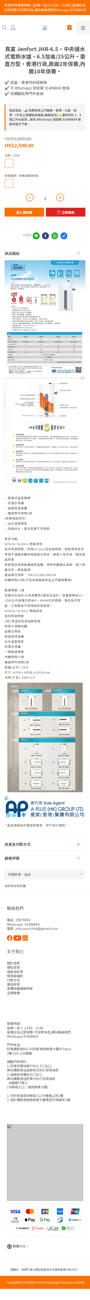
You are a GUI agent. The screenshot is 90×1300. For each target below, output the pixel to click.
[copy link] (63, 235)
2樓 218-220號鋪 (19, 1053)
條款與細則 (15, 976)
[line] (36, 235)
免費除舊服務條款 (20, 988)
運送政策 (13, 984)
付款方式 (13, 980)
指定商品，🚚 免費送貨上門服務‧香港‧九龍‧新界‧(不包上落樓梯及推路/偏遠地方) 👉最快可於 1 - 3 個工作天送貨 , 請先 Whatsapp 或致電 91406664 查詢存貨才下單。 (45, 117)
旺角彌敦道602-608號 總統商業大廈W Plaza (39, 1049)
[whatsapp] (54, 235)
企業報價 (13, 993)
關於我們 (13, 963)
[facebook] (45, 235)
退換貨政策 (15, 971)
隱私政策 (13, 967)
